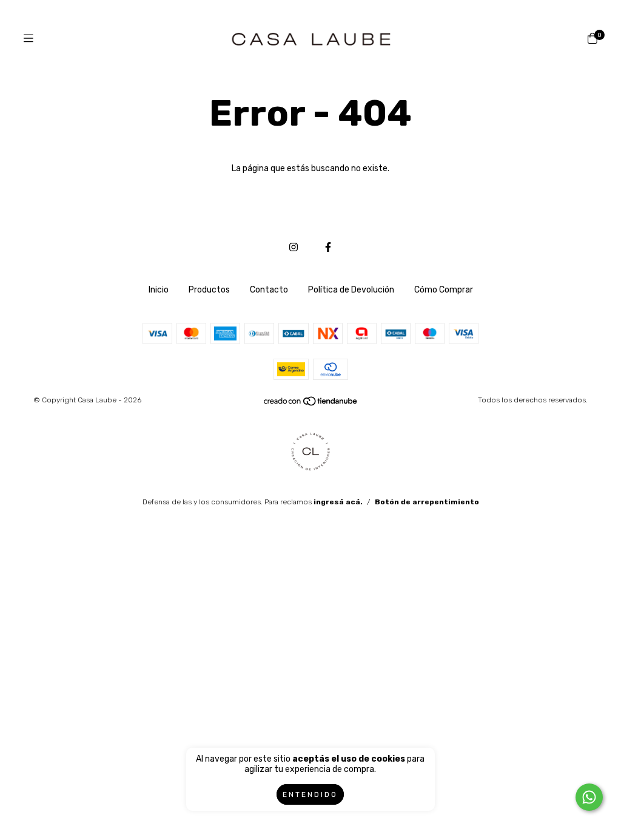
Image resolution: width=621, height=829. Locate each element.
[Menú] (28, 38)
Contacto (269, 290)
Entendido (310, 794)
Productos (209, 290)
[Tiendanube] (311, 403)
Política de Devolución (351, 290)
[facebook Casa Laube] (328, 247)
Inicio (159, 290)
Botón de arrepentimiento (427, 502)
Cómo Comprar (443, 290)
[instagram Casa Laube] (293, 247)
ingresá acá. (338, 502)
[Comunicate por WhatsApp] (589, 797)
